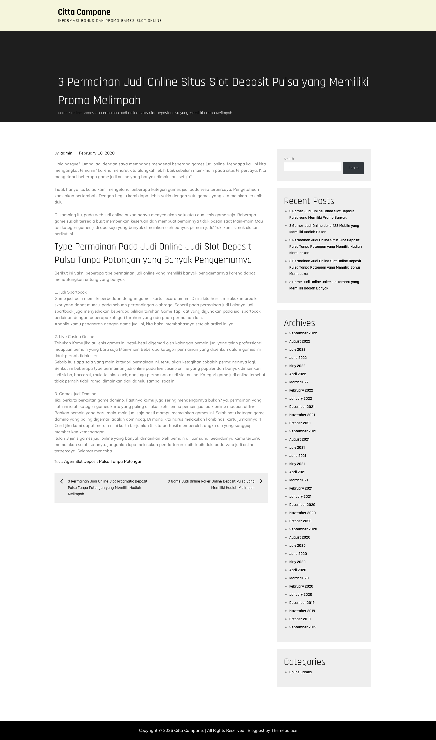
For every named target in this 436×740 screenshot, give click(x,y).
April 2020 (297, 570)
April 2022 (297, 374)
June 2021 (297, 455)
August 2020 (299, 537)
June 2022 (298, 357)
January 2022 (300, 398)
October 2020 (300, 521)
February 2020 (301, 586)
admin (66, 153)
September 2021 (302, 431)
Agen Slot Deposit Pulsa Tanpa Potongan (103, 461)
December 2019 (302, 602)
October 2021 (300, 423)
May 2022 (297, 365)
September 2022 (303, 333)
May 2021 (297, 463)
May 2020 (297, 561)
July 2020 (297, 545)
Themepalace (284, 730)
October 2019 (300, 619)
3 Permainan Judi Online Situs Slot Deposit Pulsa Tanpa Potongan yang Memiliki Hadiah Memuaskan (325, 246)
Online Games (300, 672)
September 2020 (303, 529)
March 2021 (298, 480)
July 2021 (297, 447)
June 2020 (298, 553)
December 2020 (302, 504)
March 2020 (299, 578)
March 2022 (299, 382)
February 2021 (300, 488)
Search (289, 159)
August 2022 (299, 341)
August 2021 (299, 439)
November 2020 (302, 512)
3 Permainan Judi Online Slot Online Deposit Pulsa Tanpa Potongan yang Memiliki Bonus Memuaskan (325, 267)
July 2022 (297, 349)
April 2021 (297, 472)
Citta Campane (84, 12)
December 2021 (302, 406)
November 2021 (302, 414)
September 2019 (302, 627)
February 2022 (301, 390)
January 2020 (300, 594)
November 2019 (302, 610)
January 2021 (300, 496)
